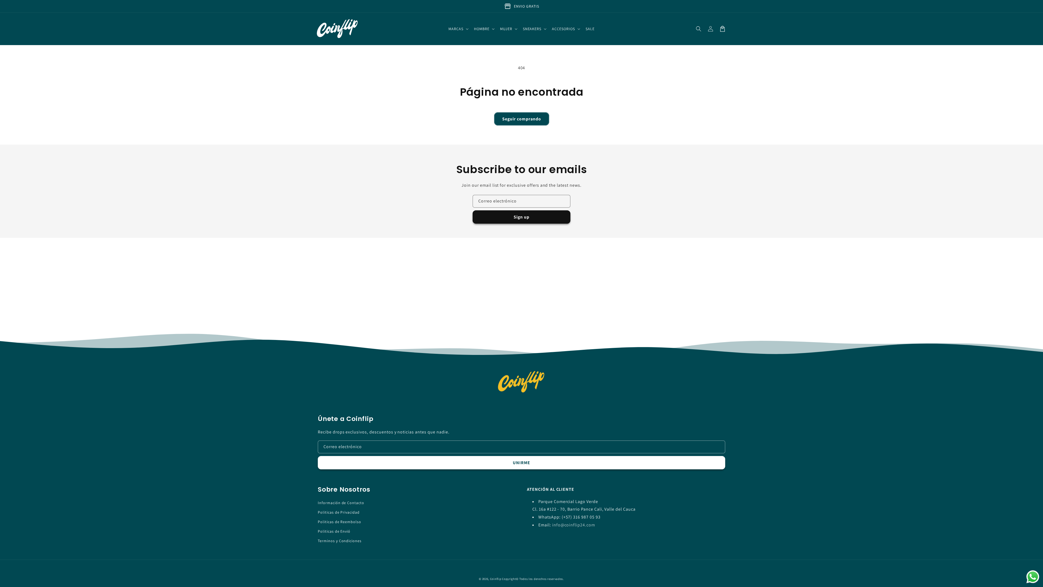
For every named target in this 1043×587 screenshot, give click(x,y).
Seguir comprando (521, 119)
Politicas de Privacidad (339, 512)
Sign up (521, 217)
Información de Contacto (341, 502)
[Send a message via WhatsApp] (1032, 576)
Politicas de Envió (334, 531)
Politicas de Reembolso (339, 521)
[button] (458, 29)
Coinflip (495, 579)
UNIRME (521, 463)
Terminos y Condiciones (340, 540)
